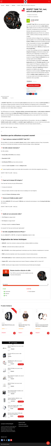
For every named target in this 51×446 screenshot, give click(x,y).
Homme (13, 5)
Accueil (2, 5)
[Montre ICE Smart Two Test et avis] (25, 316)
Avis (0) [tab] (12, 97)
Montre (7, 5)
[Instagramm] (9, 440)
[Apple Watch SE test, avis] (8, 316)
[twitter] (4, 440)
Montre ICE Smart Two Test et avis (24, 325)
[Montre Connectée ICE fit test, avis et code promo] (42, 316)
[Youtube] (11, 440)
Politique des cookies (22, 424)
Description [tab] (4, 97)
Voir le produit (14, 333)
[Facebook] (2, 440)
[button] (24, 8)
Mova (9, 372)
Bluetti (9, 350)
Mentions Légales (22, 422)
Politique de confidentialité (23, 426)
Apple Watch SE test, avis (8, 325)
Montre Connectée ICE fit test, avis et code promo (42, 325)
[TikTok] (7, 440)
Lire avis (32, 21)
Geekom (9, 365)
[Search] (49, 1)
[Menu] (1, 1)
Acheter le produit (33, 85)
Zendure (9, 402)
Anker (9, 410)
